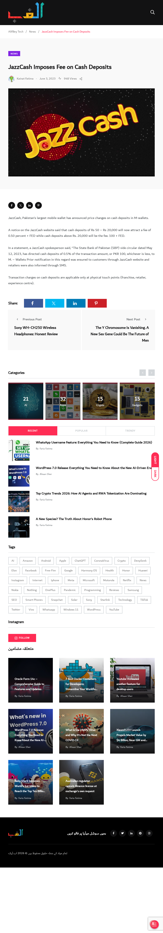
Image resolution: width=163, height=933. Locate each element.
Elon (14, 570)
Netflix (127, 580)
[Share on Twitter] (20, 205)
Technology (125, 600)
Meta (71, 580)
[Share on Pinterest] (38, 205)
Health (109, 570)
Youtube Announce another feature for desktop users (128, 684)
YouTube (114, 609)
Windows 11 (71, 609)
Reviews (114, 590)
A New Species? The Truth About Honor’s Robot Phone (74, 518)
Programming (92, 590)
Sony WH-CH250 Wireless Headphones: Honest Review (36, 331)
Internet (37, 580)
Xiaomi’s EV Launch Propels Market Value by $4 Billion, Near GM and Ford (131, 738)
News (14, 54)
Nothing (32, 590)
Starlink (105, 600)
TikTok (144, 600)
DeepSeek (140, 560)
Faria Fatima (46, 449)
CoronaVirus (101, 560)
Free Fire (50, 570)
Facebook (31, 570)
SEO (14, 600)
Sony (89, 600)
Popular (81, 431)
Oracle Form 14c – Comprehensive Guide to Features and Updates (29, 684)
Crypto (122, 560)
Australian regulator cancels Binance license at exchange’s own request (81, 786)
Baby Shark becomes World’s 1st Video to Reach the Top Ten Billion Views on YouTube (30, 789)
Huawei (143, 570)
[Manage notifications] (153, 923)
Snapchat (57, 600)
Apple (62, 560)
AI (12, 560)
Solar (74, 600)
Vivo (31, 609)
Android (46, 560)
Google (68, 570)
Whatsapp (48, 609)
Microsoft (89, 580)
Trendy (130, 431)
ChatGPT (80, 560)
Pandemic (70, 590)
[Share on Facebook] (11, 205)
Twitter (15, 609)
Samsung (133, 590)
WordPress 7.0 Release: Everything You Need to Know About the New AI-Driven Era (94, 467)
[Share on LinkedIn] (29, 205)
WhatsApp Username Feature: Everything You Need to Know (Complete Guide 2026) (94, 442)
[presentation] (142, 372)
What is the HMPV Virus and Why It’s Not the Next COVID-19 (81, 735)
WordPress (94, 609)
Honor (126, 570)
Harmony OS (89, 570)
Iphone (55, 580)
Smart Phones (34, 600)
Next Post (133, 319)
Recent (33, 431)
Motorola (108, 580)
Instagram (17, 580)
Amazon (28, 560)
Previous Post (32, 319)
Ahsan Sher (46, 474)
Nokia (14, 590)
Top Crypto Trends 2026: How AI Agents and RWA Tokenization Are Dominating (91, 493)
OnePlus (50, 590)
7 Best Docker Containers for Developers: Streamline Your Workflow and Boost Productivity (81, 687)
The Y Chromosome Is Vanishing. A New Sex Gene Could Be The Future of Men (120, 334)
